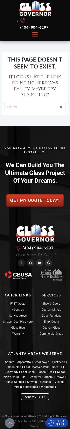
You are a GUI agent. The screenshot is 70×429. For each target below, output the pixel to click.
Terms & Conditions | (36, 421)
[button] (35, 34)
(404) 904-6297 (38, 248)
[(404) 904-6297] (35, 24)
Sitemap (35, 426)
